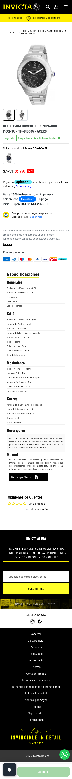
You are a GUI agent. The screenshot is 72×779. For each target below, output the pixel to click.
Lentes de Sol (36, 660)
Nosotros (36, 633)
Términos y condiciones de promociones (36, 686)
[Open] (9, 769)
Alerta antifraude (36, 673)
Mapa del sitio (36, 713)
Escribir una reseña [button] (36, 509)
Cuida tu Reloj (36, 640)
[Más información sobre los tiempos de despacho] (59, 138)
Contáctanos (36, 719)
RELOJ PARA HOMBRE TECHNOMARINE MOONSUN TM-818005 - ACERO (44, 32)
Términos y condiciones (36, 680)
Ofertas (36, 667)
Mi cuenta (36, 647)
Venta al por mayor (36, 700)
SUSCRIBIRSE (36, 588)
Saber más (36, 217)
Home (11, 32)
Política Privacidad (36, 693)
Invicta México (41, 755)
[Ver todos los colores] (46, 148)
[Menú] (65, 7)
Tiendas (36, 706)
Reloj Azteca (36, 653)
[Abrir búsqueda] (48, 7)
